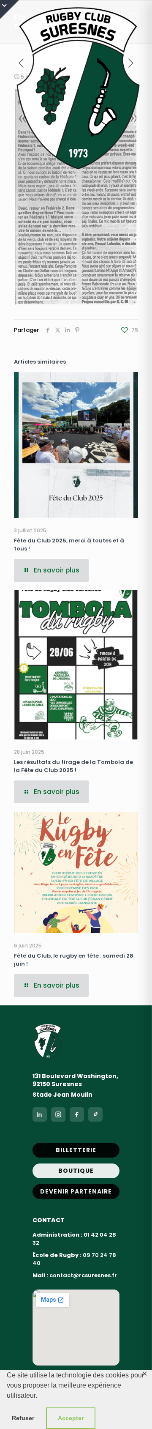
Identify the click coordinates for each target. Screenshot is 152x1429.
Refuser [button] (23, 1418)
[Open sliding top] (9, 9)
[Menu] (134, 17)
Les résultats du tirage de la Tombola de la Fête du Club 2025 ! (73, 766)
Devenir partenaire (76, 1191)
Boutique (76, 1170)
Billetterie (76, 1150)
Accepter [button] (71, 1418)
